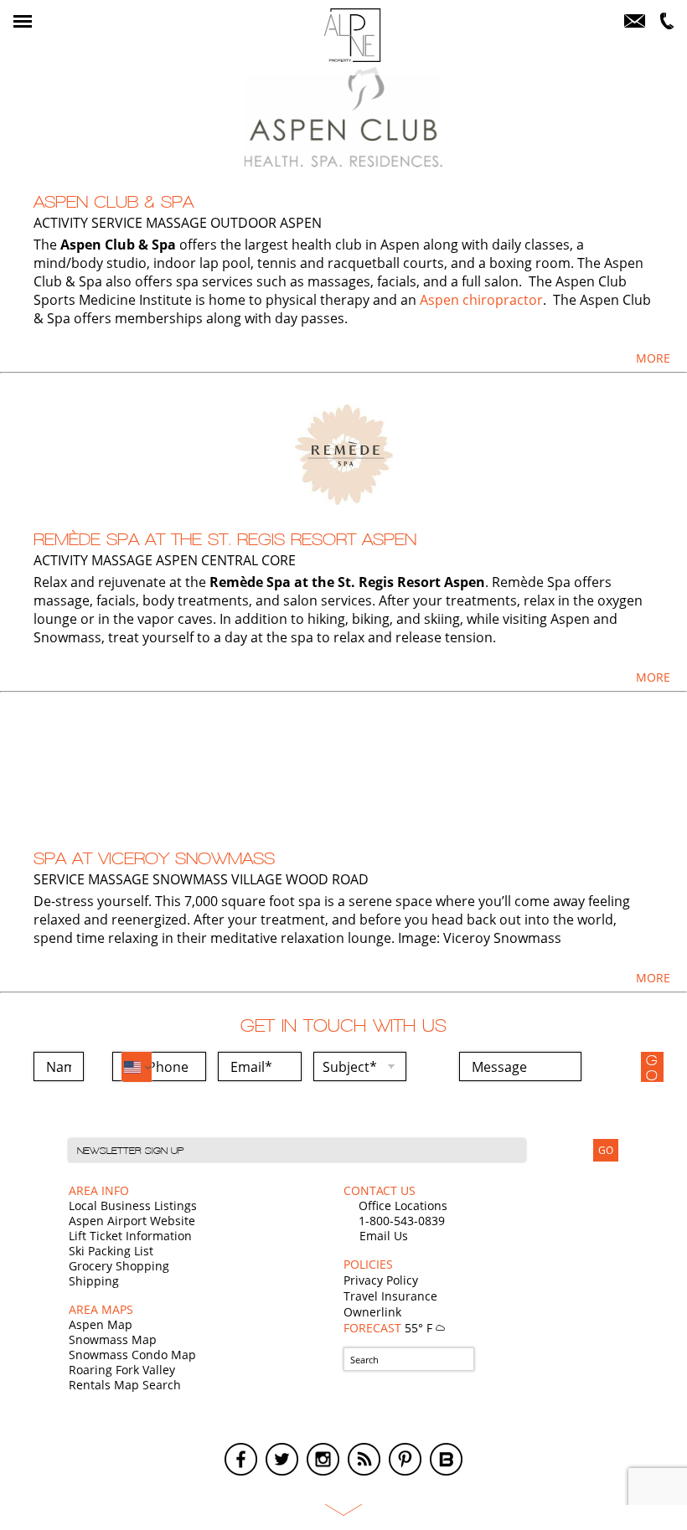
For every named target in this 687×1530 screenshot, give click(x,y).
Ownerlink (372, 1312)
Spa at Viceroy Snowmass (154, 858)
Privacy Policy (381, 1280)
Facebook (241, 1459)
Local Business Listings (133, 1205)
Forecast (390, 1328)
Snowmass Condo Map (132, 1355)
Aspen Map (100, 1324)
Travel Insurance (390, 1296)
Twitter (282, 1459)
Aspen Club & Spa (114, 202)
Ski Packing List (111, 1251)
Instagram (323, 1459)
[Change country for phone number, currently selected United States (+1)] (136, 1067)
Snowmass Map (113, 1339)
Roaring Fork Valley (122, 1370)
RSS (364, 1459)
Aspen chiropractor (481, 300)
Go (652, 1067)
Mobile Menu (22, 21)
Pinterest (405, 1459)
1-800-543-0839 (402, 1221)
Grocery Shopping (119, 1266)
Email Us (383, 1236)
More (653, 358)
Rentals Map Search (125, 1385)
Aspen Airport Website (132, 1221)
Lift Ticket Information (130, 1236)
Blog (446, 1459)
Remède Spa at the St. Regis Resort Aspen (225, 539)
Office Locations (403, 1205)
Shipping (94, 1281)
